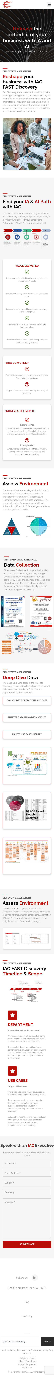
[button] (49, 4)
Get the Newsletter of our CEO (27, 1288)
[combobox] (20, 1341)
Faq (27, 1302)
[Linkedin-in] (35, 1277)
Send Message (27, 1244)
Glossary (27, 1316)
